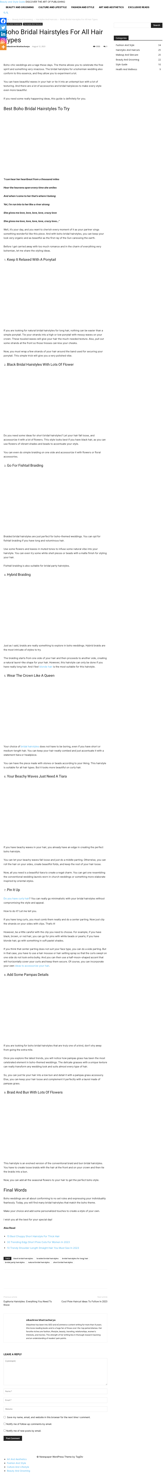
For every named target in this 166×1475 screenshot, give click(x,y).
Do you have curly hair (16, 898)
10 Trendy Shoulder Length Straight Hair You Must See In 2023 (43, 1247)
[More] (36, 53)
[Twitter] (3, 27)
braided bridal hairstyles (48, 1258)
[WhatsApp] (29, 53)
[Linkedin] (3, 34)
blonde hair (45, 666)
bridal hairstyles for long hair (75, 1258)
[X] (14, 53)
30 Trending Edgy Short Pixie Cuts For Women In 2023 (38, 1242)
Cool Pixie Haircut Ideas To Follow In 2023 (84, 1301)
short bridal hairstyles (63, 1262)
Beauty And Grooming (20, 7)
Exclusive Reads (138, 7)
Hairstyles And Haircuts (46, 19)
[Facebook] (7, 53)
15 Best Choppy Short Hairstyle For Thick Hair (33, 1236)
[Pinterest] (21, 53)
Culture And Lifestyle (52, 7)
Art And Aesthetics (111, 7)
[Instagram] (3, 40)
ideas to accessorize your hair (32, 965)
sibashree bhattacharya (18, 46)
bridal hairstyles (30, 746)
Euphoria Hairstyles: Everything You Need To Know (28, 1303)
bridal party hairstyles (15, 1262)
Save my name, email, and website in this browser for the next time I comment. (48, 1417)
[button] (5, 12)
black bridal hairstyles (23, 1258)
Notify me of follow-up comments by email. (29, 1424)
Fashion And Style (82, 7)
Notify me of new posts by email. (23, 1430)
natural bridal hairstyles (39, 1262)
